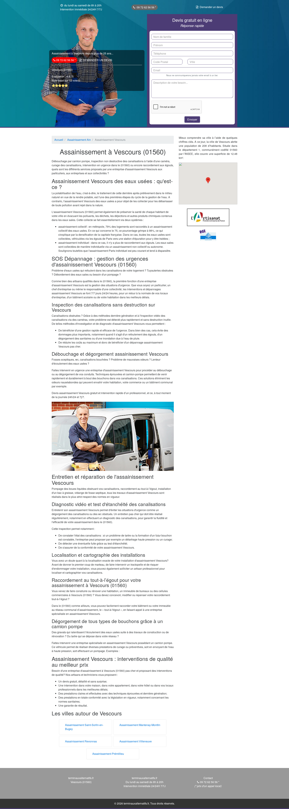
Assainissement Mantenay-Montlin (139, 725)
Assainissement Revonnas (81, 741)
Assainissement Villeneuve (135, 741)
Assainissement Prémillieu (108, 754)
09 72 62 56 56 (146, 7)
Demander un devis (211, 7)
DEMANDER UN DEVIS (97, 60)
